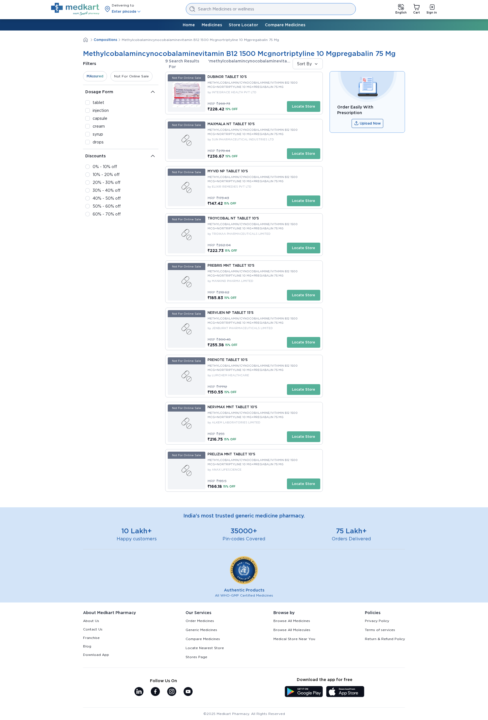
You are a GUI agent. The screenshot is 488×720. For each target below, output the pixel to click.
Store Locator (243, 25)
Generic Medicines (201, 630)
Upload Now (370, 123)
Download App (96, 654)
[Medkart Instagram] (171, 692)
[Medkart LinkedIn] (138, 692)
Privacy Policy (377, 621)
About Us (91, 621)
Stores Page (196, 657)
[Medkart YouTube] (188, 692)
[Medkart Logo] (75, 9)
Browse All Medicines (291, 621)
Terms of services (380, 630)
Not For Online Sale (131, 76)
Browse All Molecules (291, 630)
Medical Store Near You (294, 639)
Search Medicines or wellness (226, 9)
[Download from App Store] (345, 692)
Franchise (91, 638)
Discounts (95, 156)
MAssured (95, 76)
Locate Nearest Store (205, 648)
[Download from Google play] (304, 692)
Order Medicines (200, 621)
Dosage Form (99, 92)
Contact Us (93, 629)
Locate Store (303, 106)
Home (189, 25)
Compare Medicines (285, 25)
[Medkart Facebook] (155, 692)
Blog (87, 646)
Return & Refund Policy (385, 639)
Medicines (212, 25)
